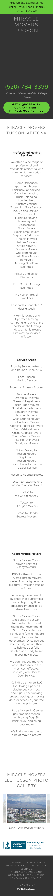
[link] (26, 25)
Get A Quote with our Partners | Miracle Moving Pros (26, 107)
